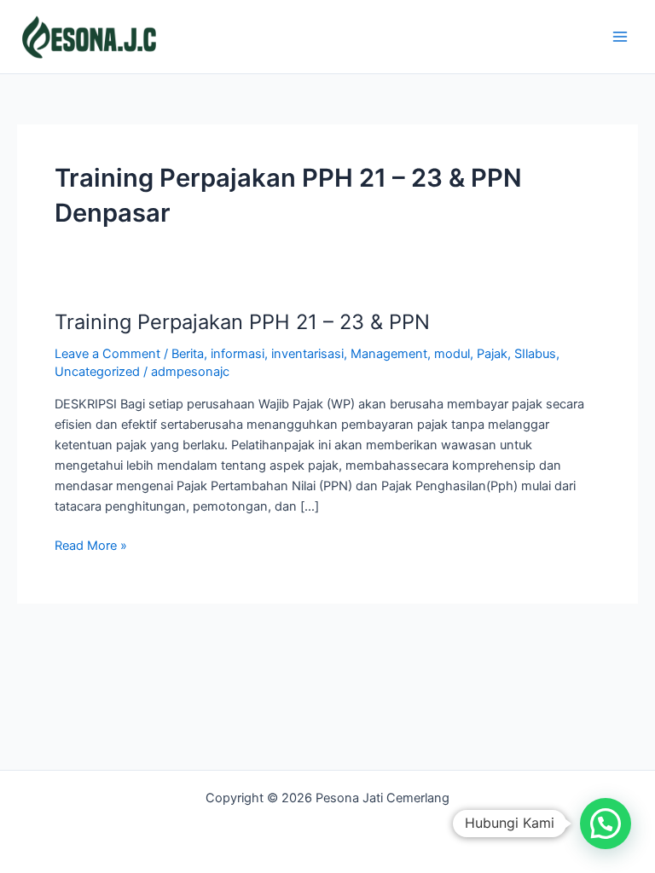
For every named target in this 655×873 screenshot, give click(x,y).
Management (389, 353)
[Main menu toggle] (620, 37)
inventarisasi (307, 353)
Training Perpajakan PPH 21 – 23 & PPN (242, 321)
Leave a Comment (107, 353)
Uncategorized (97, 371)
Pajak (492, 353)
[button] (605, 823)
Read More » (91, 544)
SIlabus (535, 353)
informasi (237, 353)
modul (452, 353)
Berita (187, 353)
